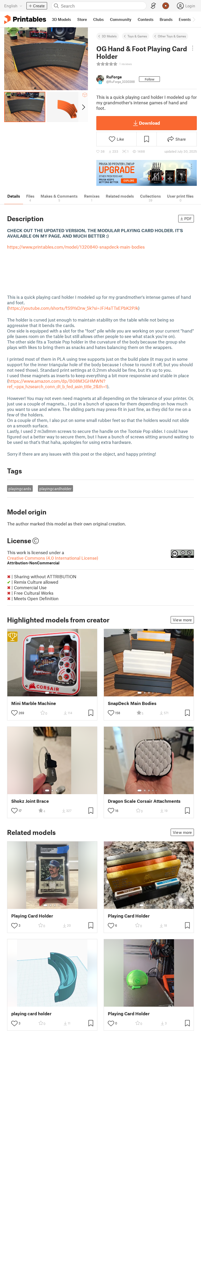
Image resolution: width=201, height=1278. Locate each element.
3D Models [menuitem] (61, 19)
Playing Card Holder (32, 915)
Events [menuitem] (185, 19)
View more (182, 619)
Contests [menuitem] (145, 19)
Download (149, 122)
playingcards (19, 488)
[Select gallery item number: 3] (56, 693)
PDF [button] (188, 218)
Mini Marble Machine (33, 703)
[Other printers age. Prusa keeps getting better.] (146, 173)
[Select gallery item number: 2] (52, 693)
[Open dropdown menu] (192, 48)
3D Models (109, 36)
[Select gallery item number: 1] (47, 693)
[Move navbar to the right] (193, 19)
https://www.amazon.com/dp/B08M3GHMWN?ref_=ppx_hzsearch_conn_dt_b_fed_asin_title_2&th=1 (57, 383)
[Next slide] (83, 107)
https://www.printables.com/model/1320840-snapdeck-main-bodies (76, 246)
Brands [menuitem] (166, 19)
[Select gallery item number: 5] (157, 693)
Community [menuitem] (120, 19)
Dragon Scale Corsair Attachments (144, 801)
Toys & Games (137, 36)
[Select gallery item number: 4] (153, 693)
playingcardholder (55, 488)
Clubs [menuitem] (98, 19)
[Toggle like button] (14, 713)
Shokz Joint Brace (30, 801)
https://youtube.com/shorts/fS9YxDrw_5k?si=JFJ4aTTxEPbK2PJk (73, 308)
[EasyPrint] (153, 5)
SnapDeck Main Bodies (132, 703)
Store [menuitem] (82, 19)
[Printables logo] (25, 19)
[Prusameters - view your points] (165, 5)
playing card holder (31, 1013)
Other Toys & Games (172, 36)
